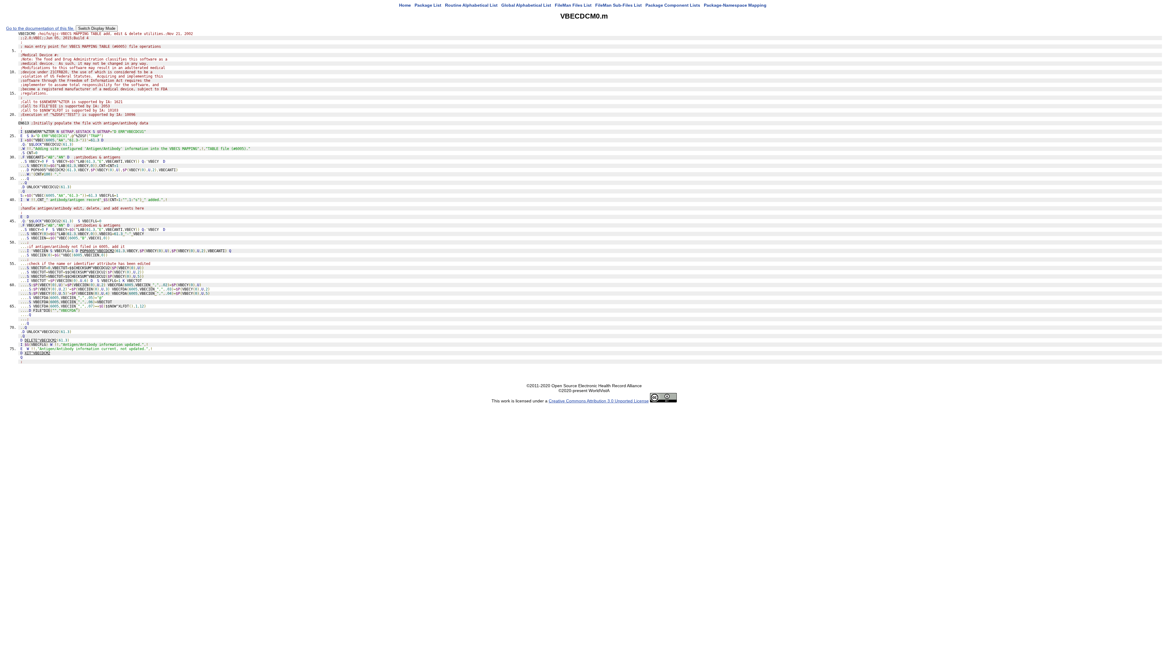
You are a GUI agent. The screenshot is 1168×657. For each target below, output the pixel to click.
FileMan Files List (573, 5)
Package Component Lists (672, 5)
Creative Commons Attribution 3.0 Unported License (599, 400)
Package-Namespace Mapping (735, 5)
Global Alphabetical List (526, 5)
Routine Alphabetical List (471, 5)
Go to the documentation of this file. (40, 28)
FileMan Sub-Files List (618, 5)
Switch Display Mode (96, 28)
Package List (428, 5)
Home (405, 5)
